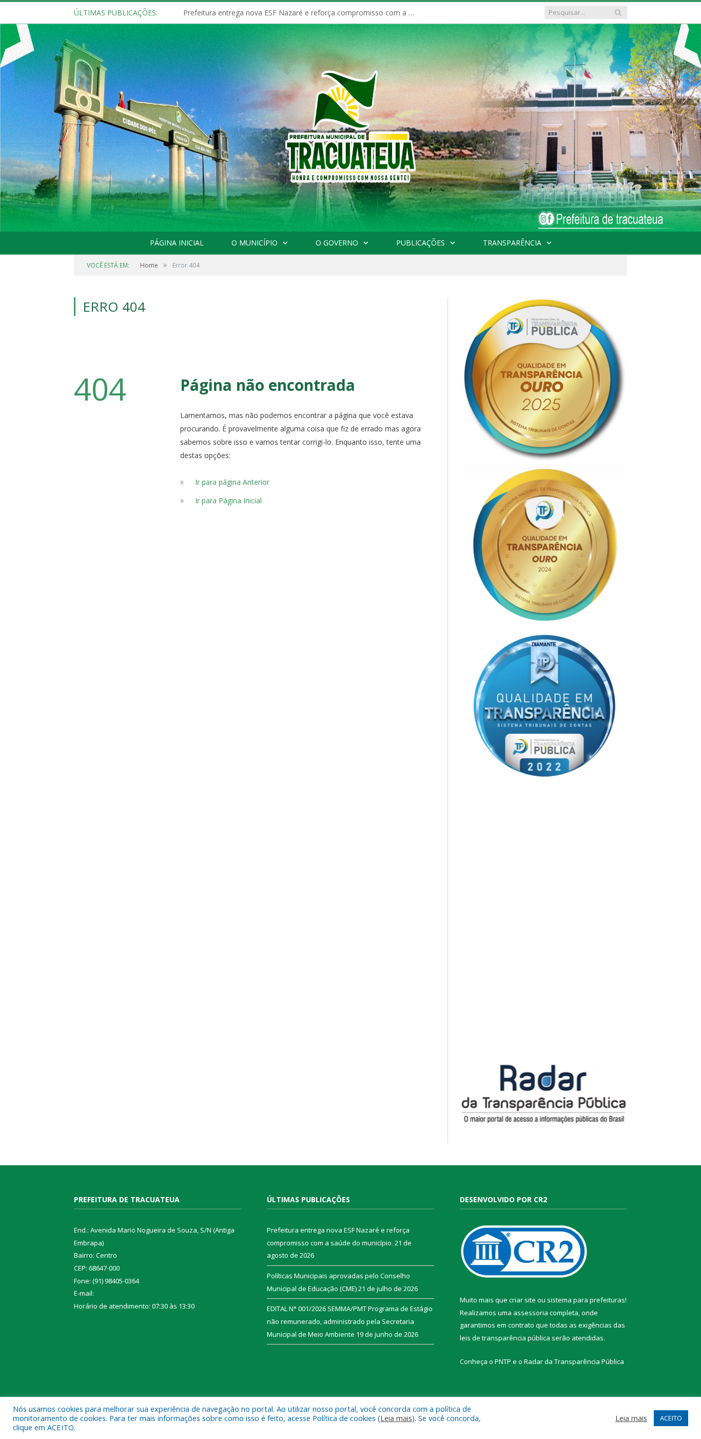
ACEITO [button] (671, 1418)
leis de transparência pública (505, 1337)
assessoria (530, 1312)
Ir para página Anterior (232, 482)
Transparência (512, 243)
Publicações (420, 243)
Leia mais (396, 1418)
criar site (522, 1299)
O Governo (337, 243)
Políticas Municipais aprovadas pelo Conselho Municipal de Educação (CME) (301, 12)
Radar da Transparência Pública (574, 1361)
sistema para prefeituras (586, 1299)
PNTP (503, 1361)
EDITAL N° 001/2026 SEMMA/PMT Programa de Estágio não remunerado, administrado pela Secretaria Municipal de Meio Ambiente (350, 1321)
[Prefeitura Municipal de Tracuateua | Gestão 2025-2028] (350, 139)
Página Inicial (177, 243)
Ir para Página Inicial (228, 500)
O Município (254, 243)
